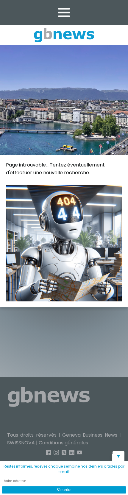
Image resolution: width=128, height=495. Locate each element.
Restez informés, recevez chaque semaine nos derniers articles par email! (64, 469)
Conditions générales (63, 442)
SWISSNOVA (21, 442)
